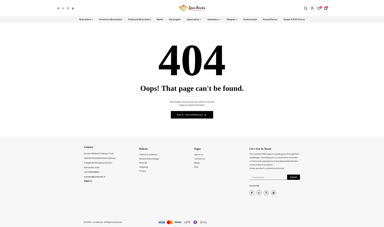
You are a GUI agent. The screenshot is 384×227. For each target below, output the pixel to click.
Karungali (175, 19)
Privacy (142, 171)
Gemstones (250, 19)
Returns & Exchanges (149, 158)
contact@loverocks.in (94, 176)
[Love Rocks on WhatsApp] (63, 8)
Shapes (231, 19)
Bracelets (85, 19)
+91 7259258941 (91, 172)
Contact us (199, 158)
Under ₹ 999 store (294, 19)
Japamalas (193, 19)
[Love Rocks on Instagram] (68, 8)
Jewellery (213, 19)
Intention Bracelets (110, 19)
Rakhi (160, 19)
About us (198, 154)
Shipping (143, 167)
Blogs (197, 163)
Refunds (143, 163)
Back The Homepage (190, 114)
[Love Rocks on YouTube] (73, 8)
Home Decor (270, 19)
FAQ (196, 167)
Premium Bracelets (139, 19)
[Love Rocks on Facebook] (58, 8)
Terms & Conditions (148, 154)
